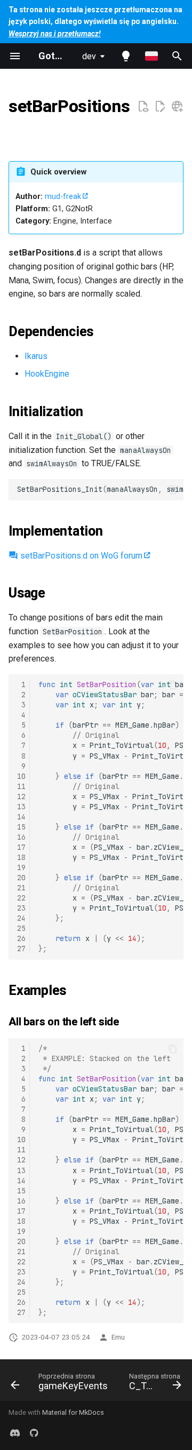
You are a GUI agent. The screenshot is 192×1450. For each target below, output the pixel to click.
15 (21, 827)
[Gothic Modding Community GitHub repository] (34, 1432)
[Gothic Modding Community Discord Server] (14, 1432)
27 (21, 948)
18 (21, 857)
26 (21, 938)
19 (21, 867)
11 (21, 786)
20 (21, 877)
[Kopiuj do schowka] (172, 489)
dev (89, 56)
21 (21, 888)
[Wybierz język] (151, 56)
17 (21, 847)
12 (21, 796)
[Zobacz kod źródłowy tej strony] (143, 107)
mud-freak (63, 196)
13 (21, 806)
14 (21, 817)
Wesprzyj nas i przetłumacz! (55, 33)
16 (21, 837)
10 (21, 776)
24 (21, 918)
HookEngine (47, 374)
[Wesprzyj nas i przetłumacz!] (177, 107)
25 (21, 928)
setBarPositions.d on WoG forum (80, 556)
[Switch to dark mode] (126, 56)
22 (21, 898)
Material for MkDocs (73, 1412)
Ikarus (36, 356)
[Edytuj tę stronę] (160, 107)
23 (21, 908)
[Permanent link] (21, 130)
